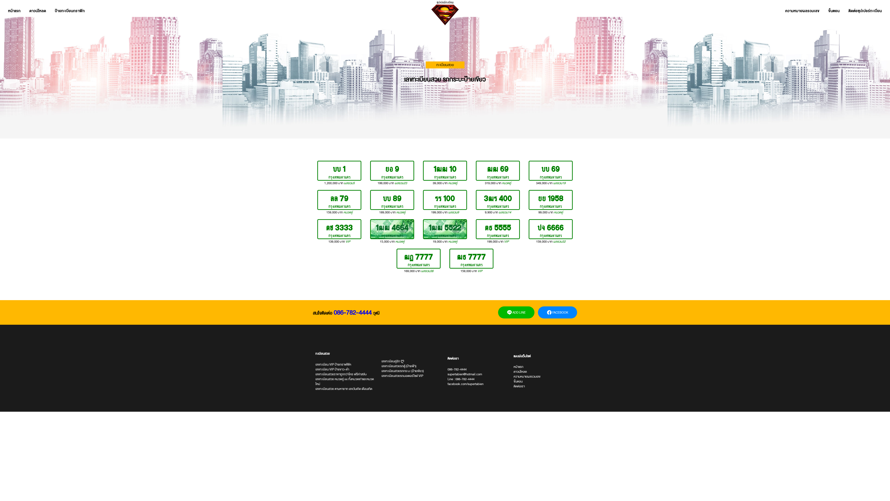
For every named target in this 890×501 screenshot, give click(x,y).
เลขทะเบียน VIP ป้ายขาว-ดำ (332, 369)
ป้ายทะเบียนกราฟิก (70, 11)
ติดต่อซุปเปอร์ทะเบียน (865, 11)
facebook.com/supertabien (465, 384)
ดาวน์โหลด (37, 11)
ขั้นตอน (834, 11)
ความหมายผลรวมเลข (802, 11)
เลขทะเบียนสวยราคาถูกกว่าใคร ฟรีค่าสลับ (341, 374)
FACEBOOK (560, 312)
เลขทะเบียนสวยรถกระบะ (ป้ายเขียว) (402, 371)
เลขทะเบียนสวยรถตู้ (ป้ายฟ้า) (398, 366)
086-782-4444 (353, 313)
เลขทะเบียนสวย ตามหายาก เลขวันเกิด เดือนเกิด (343, 388)
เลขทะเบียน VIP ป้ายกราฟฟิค (333, 364)
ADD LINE (519, 312)
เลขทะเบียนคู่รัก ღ (392, 361)
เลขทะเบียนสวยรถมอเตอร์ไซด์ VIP (402, 375)
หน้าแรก (14, 11)
